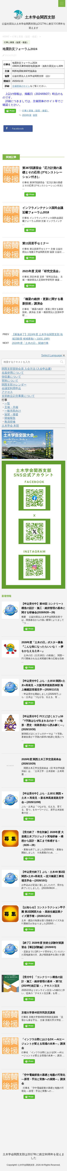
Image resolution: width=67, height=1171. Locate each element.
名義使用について (13, 372)
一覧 (7, 403)
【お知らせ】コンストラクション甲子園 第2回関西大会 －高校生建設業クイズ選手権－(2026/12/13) (43, 911)
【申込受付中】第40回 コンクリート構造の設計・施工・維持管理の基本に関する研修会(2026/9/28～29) (43, 608)
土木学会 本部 (10, 425)
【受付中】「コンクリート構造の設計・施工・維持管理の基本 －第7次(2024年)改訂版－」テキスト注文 (42, 981)
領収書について (11, 376)
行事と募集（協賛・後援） (35, 110)
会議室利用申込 (11, 388)
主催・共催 (11, 407)
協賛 (35, 115)
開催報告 (9, 418)
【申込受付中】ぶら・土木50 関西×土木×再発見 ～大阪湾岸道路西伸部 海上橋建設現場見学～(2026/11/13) (43, 685)
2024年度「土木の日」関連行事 (30, 342)
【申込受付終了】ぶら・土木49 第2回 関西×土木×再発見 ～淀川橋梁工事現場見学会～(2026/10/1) (43, 876)
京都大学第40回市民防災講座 (38, 1012)
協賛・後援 (11, 414)
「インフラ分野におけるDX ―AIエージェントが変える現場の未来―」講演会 (43, 1043)
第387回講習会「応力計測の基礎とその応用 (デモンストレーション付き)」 (42, 172)
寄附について (10, 380)
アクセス (7, 391)
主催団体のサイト (21, 86)
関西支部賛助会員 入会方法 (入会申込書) (27, 368)
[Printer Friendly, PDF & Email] (11, 111)
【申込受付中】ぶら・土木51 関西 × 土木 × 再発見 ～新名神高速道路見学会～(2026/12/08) (42, 798)
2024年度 (26, 115)
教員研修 (9, 421)
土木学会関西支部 (39, 17)
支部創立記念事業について (18, 395)
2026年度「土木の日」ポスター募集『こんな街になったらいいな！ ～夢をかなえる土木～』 (42, 646)
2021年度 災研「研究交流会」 (42, 271)
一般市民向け (12, 410)
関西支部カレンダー (14, 384)
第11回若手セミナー (35, 243)
